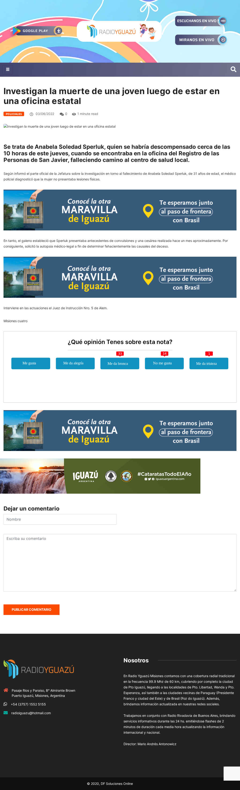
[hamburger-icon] (7, 69)
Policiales (14, 114)
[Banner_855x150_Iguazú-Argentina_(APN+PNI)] (100, 476)
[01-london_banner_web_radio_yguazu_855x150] (120, 210)
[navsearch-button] (233, 69)
